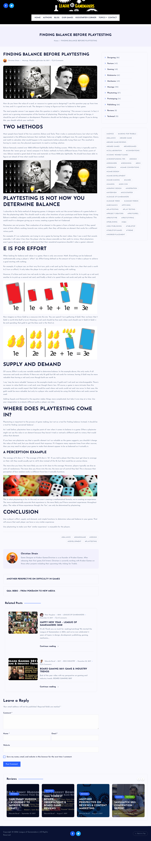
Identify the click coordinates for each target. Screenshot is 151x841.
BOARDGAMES (130, 146)
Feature (110, 63)
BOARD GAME (126, 138)
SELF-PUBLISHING (115, 226)
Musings (25, 60)
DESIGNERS (112, 163)
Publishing (111, 105)
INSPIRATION (132, 188)
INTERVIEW (112, 193)
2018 (59, 615)
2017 (59, 661)
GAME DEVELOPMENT (116, 176)
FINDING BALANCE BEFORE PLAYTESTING (79, 41)
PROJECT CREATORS (115, 214)
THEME (130, 230)
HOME (38, 18)
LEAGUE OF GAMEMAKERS (73, 615)
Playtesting (33, 60)
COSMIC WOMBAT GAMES (118, 155)
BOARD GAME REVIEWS (117, 142)
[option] (23, 800)
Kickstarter (111, 75)
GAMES (128, 180)
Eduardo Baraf (50, 661)
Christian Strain (13, 60)
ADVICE (111, 134)
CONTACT (112, 18)
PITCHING (127, 205)
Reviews (110, 110)
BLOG (56, 18)
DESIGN (94, 537)
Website (6, 745)
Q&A (124, 222)
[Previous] (138, 779)
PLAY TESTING (129, 209)
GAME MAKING (114, 180)
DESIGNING (126, 163)
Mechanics (111, 81)
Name (6, 734)
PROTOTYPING (128, 218)
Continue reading (48, 646)
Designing (111, 58)
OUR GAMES (67, 18)
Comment (7, 713)
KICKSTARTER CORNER (86, 18)
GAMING (111, 184)
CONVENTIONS (133, 151)
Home (56, 41)
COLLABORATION (115, 151)
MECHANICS (113, 205)
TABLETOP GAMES (115, 230)
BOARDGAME (80, 537)
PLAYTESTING (91, 541)
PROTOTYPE (112, 218)
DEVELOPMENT (75, 541)
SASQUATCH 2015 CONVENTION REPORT (125, 805)
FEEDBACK (112, 167)
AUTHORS (47, 18)
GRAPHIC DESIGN (114, 188)
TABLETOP (131, 226)
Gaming (110, 69)
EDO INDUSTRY (69, 661)
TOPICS (102, 18)
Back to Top (141, 833)
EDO (138, 163)
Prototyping (112, 99)
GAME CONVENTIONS (130, 167)
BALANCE (67, 537)
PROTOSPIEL (134, 214)
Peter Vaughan (50, 615)
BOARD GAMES (114, 146)
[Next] (142, 779)
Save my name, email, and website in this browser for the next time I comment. (39, 757)
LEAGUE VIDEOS (131, 201)
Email (54, 734)
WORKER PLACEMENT (116, 234)
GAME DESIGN (113, 172)
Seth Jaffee (118, 813)
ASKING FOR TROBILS (127, 134)
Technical (111, 116)
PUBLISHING (113, 222)
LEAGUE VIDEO (114, 201)
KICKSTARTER (127, 193)
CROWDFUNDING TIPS (116, 159)
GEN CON (124, 184)
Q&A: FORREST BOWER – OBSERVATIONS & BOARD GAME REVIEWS (55, 802)
